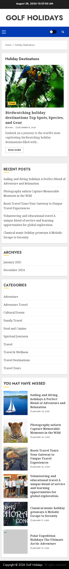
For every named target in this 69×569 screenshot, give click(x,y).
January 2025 (12, 262)
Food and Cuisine (15, 328)
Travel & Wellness (16, 352)
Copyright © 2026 (14, 565)
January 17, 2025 (41, 520)
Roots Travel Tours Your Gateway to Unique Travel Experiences (44, 456)
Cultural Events (14, 312)
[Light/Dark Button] (53, 32)
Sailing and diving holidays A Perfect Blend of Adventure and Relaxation (47, 401)
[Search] (62, 31)
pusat (10, 127)
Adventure (11, 297)
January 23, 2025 (41, 467)
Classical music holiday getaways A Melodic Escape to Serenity (47, 512)
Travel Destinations (17, 360)
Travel (12, 103)
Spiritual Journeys (16, 336)
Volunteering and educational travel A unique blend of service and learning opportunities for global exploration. (29, 220)
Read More (14, 150)
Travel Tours (12, 368)
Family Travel (13, 320)
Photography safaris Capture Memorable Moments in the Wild (31, 193)
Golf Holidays (34, 18)
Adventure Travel (16, 305)
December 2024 (14, 270)
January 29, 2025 (41, 411)
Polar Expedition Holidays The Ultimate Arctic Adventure (46, 540)
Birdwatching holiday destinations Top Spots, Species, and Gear (34, 117)
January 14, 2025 (41, 548)
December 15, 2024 (27, 127)
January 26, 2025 (41, 437)
